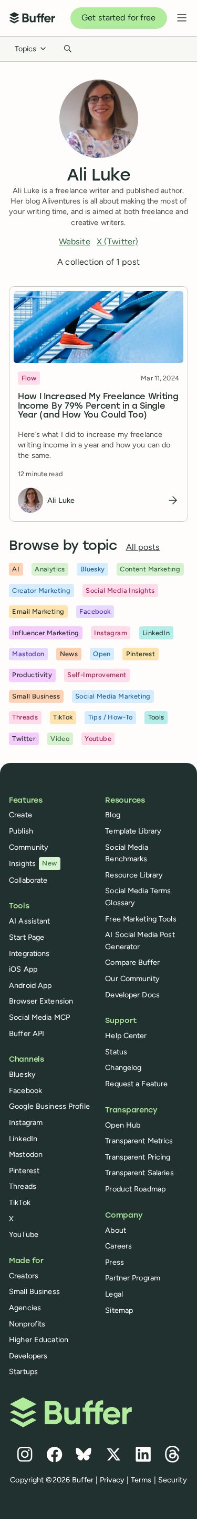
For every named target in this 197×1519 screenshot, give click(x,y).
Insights (33, 863)
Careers (118, 1246)
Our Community (132, 978)
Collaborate (28, 880)
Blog (112, 814)
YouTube (23, 1234)
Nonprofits (27, 1324)
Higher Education (38, 1339)
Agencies (25, 1307)
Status (116, 1051)
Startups (23, 1371)
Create (20, 814)
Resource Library (134, 875)
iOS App (23, 969)
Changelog (123, 1067)
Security (172, 1479)
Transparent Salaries (139, 1172)
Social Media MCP (39, 1017)
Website (74, 241)
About (115, 1230)
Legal (114, 1294)
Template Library (133, 831)
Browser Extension (41, 1001)
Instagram (26, 1122)
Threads (22, 1186)
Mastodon (26, 1154)
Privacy (112, 1479)
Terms (141, 1479)
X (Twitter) (117, 241)
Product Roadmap (135, 1189)
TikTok (19, 1202)
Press (114, 1262)
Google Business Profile (49, 1106)
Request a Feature (136, 1083)
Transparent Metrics (139, 1140)
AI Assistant (29, 921)
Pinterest (24, 1170)
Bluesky (22, 1074)
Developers (28, 1355)
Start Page (26, 937)
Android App (30, 985)
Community (28, 847)
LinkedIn (23, 1138)
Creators (23, 1275)
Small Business (34, 1291)
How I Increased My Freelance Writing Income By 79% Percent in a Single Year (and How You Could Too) (98, 406)
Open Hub (122, 1125)
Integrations (29, 953)
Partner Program (132, 1277)
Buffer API (26, 1033)
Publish (21, 831)
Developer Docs (132, 994)
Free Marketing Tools (140, 919)
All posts (143, 547)
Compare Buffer (132, 962)
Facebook (25, 1090)
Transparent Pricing (137, 1157)
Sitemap (119, 1310)
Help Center (126, 1035)
